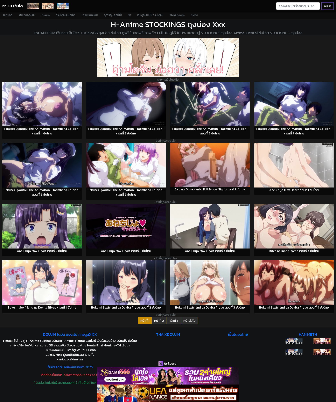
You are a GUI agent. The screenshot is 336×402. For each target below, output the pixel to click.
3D (129, 15)
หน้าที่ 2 (159, 320)
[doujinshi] (48, 6)
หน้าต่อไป (189, 320)
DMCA (194, 15)
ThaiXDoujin (177, 15)
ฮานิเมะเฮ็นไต (12, 6)
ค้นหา (327, 6)
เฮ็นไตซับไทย (238, 334)
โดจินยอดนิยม (90, 15)
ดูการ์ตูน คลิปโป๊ (113, 15)
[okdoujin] (294, 341)
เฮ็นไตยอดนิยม (26, 15)
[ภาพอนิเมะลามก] (62, 6)
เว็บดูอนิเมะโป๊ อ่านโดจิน (150, 15)
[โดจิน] (33, 6)
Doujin (46, 15)
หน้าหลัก (7, 15)
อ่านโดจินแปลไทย (65, 15)
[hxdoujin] (294, 352)
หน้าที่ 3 (173, 320)
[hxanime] (322, 352)
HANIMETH (308, 334)
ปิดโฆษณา (170, 363)
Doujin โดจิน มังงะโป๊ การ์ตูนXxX (70, 334)
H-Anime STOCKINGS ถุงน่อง (160, 24)
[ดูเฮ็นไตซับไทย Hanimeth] (322, 341)
